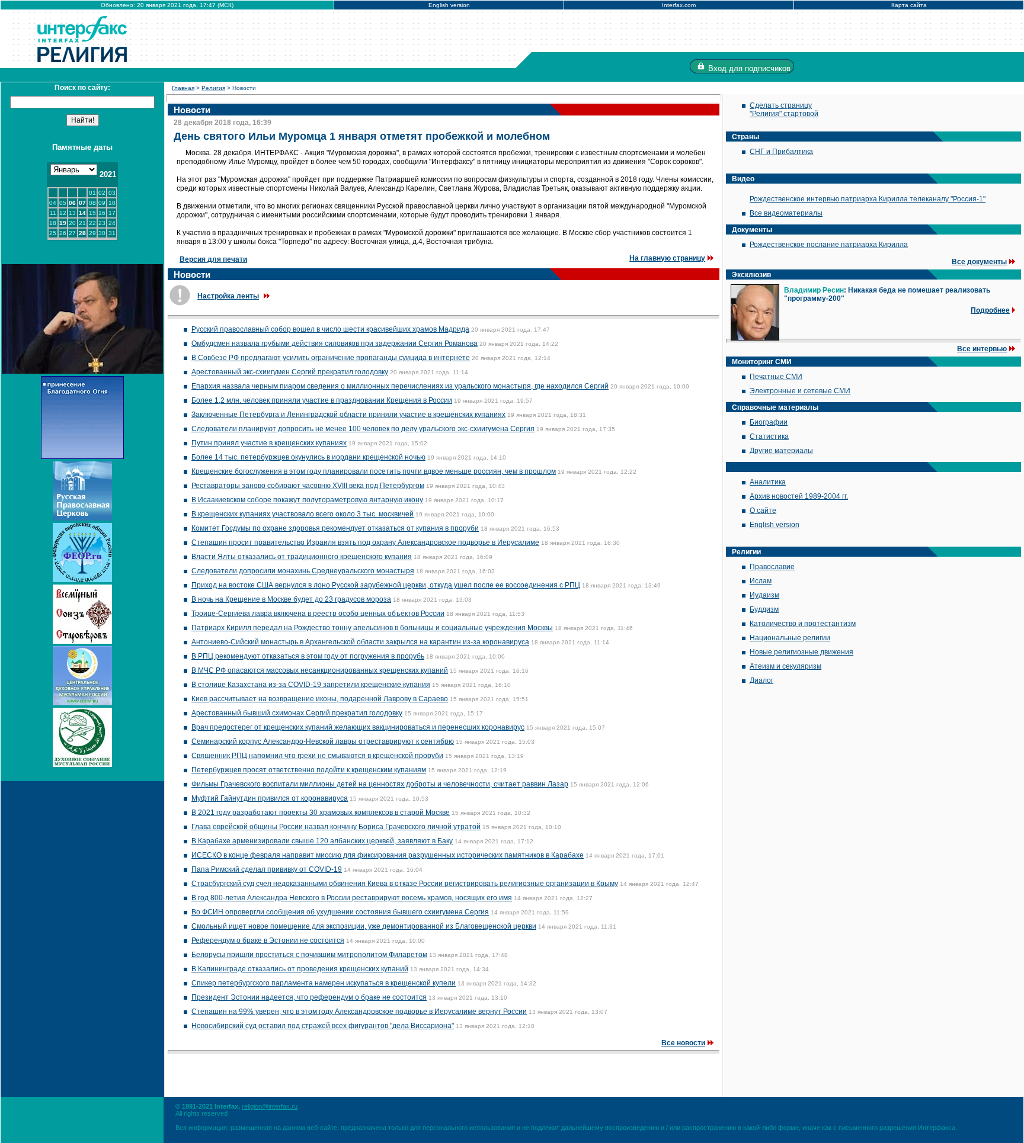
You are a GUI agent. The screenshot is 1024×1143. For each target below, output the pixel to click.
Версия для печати (213, 259)
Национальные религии (790, 638)
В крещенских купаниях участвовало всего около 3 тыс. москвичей (302, 514)
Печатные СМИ (776, 377)
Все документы (979, 262)
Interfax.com (679, 5)
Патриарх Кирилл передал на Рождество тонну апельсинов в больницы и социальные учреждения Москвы (372, 628)
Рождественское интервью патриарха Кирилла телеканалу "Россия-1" (867, 199)
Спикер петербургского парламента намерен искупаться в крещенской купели (323, 983)
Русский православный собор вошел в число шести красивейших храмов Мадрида (330, 329)
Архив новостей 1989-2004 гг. (799, 496)
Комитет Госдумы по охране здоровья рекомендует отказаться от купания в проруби (335, 528)
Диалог (761, 680)
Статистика (769, 436)
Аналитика (768, 482)
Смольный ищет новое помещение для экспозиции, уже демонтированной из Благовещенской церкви (363, 926)
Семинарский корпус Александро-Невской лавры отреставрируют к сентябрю (322, 741)
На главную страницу (667, 258)
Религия (213, 88)
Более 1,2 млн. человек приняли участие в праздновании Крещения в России (321, 400)
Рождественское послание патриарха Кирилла (829, 244)
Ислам (761, 581)
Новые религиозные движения (801, 652)
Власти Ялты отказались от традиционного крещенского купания (301, 557)
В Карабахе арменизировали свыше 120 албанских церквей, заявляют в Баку (322, 841)
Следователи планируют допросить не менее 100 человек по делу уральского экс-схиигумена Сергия (363, 429)
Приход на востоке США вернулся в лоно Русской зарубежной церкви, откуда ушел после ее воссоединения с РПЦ (385, 585)
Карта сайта (909, 5)
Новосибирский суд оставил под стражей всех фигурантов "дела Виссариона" (322, 1026)
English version (449, 5)
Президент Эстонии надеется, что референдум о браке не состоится (309, 997)
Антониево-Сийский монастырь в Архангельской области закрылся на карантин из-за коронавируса (360, 642)
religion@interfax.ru (269, 1106)
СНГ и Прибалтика (781, 151)
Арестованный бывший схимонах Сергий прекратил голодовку (296, 713)
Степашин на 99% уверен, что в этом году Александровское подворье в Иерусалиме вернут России (359, 1011)
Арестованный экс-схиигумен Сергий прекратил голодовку (289, 372)
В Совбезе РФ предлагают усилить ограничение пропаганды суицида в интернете (330, 358)
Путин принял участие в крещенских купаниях (269, 443)
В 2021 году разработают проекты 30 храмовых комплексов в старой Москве (320, 812)
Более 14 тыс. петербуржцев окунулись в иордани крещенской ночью (308, 457)
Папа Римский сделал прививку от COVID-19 (266, 869)
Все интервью (982, 349)
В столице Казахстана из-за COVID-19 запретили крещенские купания (310, 684)
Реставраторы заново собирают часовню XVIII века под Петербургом (307, 485)
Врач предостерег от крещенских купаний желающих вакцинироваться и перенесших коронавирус (357, 727)
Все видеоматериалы (786, 213)
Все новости (683, 1043)
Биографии (769, 422)
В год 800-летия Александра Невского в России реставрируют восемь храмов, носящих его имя (351, 898)
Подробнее (990, 310)
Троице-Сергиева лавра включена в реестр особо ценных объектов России (317, 613)
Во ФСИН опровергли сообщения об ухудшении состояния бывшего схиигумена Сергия (340, 912)
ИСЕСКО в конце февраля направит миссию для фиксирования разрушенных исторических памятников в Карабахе (387, 855)
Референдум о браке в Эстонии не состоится (267, 940)
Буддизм (764, 609)
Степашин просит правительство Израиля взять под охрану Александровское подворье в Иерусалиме (365, 542)
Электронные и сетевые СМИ (800, 391)
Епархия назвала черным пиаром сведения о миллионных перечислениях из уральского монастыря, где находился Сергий (400, 386)
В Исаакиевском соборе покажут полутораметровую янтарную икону (307, 500)
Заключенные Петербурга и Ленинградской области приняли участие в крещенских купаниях (348, 414)
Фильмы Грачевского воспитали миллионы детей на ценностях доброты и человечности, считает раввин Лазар (379, 784)
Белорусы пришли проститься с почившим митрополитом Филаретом (309, 955)
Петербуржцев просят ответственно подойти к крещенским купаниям (308, 770)
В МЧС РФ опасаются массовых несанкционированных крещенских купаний (319, 670)
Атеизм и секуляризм (785, 666)
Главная (183, 88)
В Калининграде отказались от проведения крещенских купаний (299, 969)
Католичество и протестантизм (803, 623)
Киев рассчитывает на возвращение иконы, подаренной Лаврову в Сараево (319, 699)
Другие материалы (781, 451)
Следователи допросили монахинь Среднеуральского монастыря (302, 571)
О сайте (763, 510)
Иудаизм (764, 595)
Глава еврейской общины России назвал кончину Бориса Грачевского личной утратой (336, 827)
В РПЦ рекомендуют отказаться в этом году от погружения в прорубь (307, 656)
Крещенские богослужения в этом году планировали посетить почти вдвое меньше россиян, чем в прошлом (373, 471)
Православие (772, 567)
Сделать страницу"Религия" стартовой (784, 109)
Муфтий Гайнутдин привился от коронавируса (269, 798)
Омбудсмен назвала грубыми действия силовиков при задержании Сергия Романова (334, 343)
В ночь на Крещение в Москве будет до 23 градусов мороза (291, 599)
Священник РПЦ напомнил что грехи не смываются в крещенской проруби (317, 756)
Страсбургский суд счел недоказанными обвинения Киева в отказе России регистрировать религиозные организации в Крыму (404, 883)
